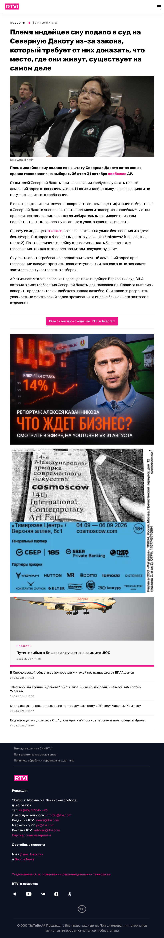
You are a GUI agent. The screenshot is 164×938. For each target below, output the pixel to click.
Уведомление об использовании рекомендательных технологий (61, 874)
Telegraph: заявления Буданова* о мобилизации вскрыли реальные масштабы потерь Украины (76, 689)
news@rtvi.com (47, 820)
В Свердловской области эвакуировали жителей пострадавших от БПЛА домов (72, 672)
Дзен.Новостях (31, 854)
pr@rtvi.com (45, 825)
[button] (159, 6)
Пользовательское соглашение (35, 754)
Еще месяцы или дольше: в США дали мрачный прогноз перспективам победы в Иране (77, 720)
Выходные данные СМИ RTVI (33, 748)
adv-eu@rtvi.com (47, 830)
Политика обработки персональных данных (44, 760)
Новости (18, 22)
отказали (54, 231)
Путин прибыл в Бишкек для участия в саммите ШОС (63, 653)
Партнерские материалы (31, 835)
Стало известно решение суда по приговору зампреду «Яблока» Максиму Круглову (75, 706)
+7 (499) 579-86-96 (33, 810)
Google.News (24, 859)
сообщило (117, 174)
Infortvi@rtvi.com (58, 815)
